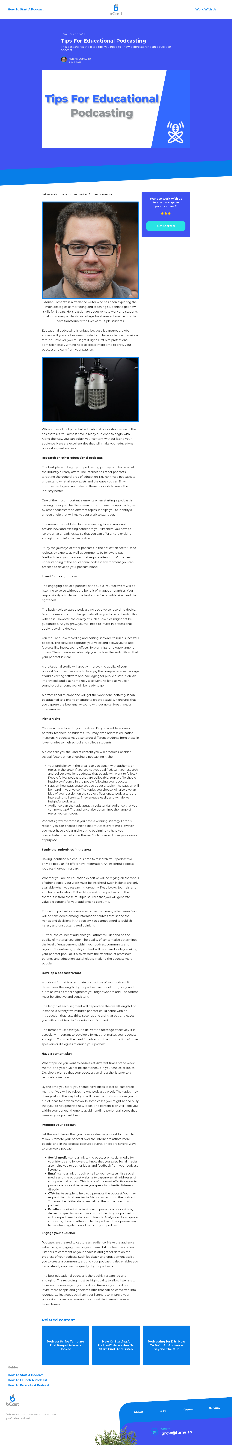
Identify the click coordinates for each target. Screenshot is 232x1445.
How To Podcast (73, 34)
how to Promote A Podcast (28, 1385)
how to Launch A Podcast (27, 1380)
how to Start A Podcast (26, 1375)
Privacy (214, 1408)
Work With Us (205, 9)
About (138, 1412)
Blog (163, 1411)
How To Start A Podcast (26, 9)
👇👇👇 (166, 206)
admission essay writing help (62, 345)
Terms (188, 1409)
